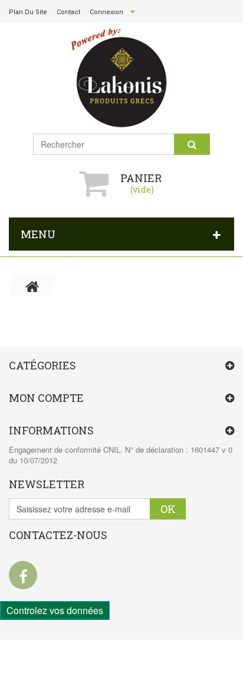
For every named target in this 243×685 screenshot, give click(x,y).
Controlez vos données (54, 610)
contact (68, 12)
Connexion (106, 12)
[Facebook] (23, 575)
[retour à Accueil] (32, 285)
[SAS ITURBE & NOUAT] (121, 78)
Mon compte (46, 398)
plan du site (28, 12)
